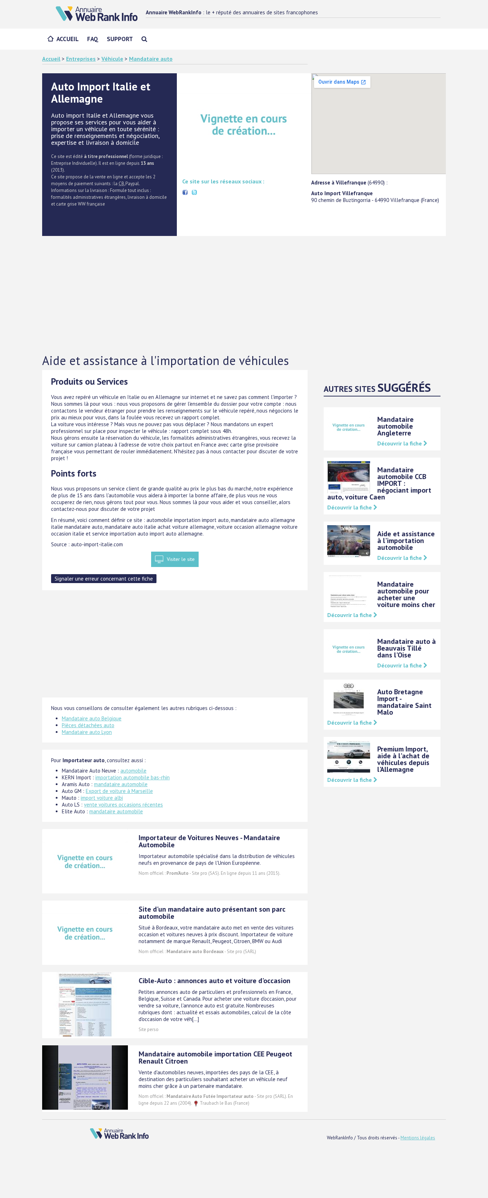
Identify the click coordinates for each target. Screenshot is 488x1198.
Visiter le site (181, 559)
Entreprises (81, 58)
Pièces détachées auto (88, 725)
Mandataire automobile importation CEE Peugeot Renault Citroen (215, 1057)
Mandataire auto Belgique (91, 718)
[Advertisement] (244, 295)
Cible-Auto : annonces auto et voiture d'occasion (214, 980)
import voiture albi (102, 797)
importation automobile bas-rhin (132, 777)
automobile (133, 770)
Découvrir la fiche (400, 443)
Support (120, 39)
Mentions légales (417, 1138)
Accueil (67, 39)
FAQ (92, 39)
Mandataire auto (151, 58)
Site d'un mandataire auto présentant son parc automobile (212, 912)
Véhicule (112, 58)
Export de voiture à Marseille (119, 791)
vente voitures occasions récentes (123, 804)
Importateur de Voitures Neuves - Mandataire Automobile (209, 841)
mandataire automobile (121, 784)
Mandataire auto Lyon (87, 732)
